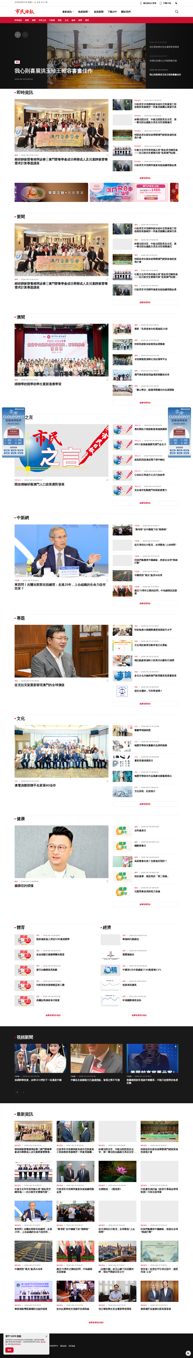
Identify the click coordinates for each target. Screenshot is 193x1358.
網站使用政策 (16, 1344)
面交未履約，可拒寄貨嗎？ (148, 690)
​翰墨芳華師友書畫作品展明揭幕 (150, 745)
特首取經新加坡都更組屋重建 (149, 344)
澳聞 (34, 20)
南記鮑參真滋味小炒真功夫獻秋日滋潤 (154, 660)
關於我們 (126, 11)
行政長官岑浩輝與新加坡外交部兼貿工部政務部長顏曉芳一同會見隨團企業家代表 (155, 105)
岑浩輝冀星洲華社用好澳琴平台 (150, 359)
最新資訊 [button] (67, 11)
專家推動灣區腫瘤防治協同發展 (31, 1309)
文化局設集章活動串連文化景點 (150, 645)
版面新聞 (98, 11)
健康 (73, 20)
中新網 (52, 20)
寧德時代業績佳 (130, 939)
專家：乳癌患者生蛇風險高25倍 (151, 328)
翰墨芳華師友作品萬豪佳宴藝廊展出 (153, 776)
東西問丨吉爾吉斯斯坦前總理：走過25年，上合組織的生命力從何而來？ (60, 586)
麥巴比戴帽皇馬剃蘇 (46, 969)
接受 (9, 1350)
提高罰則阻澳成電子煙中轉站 (149, 459)
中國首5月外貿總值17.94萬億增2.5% (141, 969)
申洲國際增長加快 (131, 1000)
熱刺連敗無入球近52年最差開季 (53, 939)
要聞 (27, 20)
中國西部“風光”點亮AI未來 (148, 575)
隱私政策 (63, 1346)
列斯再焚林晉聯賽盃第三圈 (50, 985)
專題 (60, 20)
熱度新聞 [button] (83, 11)
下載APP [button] (112, 11)
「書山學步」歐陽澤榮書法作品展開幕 (154, 389)
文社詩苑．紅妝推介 (144, 791)
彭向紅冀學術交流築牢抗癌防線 (51, 74)
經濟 (80, 20)
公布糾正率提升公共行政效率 (149, 474)
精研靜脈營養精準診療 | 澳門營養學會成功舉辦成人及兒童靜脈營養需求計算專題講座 (61, 161)
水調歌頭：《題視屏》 (110, 1189)
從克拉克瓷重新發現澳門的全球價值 (39, 685)
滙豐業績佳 (128, 954)
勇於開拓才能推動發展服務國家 (150, 429)
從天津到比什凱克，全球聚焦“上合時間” (155, 544)
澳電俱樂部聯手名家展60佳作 (35, 785)
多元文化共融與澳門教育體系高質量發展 (155, 675)
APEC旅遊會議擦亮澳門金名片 (150, 444)
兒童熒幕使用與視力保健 (147, 891)
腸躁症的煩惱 (24, 886)
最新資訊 (18, 1145)
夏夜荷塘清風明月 (143, 760)
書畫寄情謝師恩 (142, 730)
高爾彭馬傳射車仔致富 (48, 1000)
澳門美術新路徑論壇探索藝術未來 (151, 374)
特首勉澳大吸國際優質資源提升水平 (153, 629)
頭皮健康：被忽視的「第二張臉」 (151, 876)
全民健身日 (140, 830)
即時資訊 (18, 20)
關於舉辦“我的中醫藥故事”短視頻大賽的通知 (94, 1080)
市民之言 (42, 20)
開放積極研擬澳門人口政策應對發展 (39, 484)
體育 (87, 20)
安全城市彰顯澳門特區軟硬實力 (150, 490)
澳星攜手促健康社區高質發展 (156, 1309)
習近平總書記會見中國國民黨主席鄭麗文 (36, 1080)
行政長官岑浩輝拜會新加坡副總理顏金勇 (155, 165)
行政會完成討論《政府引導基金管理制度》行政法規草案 (159, 1190)
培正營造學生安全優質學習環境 (115, 1309)
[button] (46, 1336)
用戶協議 (72, 1346)
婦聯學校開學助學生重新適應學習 (38, 384)
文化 (66, 20)
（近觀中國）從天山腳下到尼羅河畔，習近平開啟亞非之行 (116, 1270)
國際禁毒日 (140, 845)
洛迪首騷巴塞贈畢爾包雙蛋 (50, 954)
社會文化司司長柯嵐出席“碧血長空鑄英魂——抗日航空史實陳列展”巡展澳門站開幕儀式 (156, 153)
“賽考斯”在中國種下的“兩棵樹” (150, 529)
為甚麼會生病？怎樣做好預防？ (150, 861)
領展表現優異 (129, 985)
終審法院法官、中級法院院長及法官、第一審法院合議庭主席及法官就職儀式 (155, 121)
